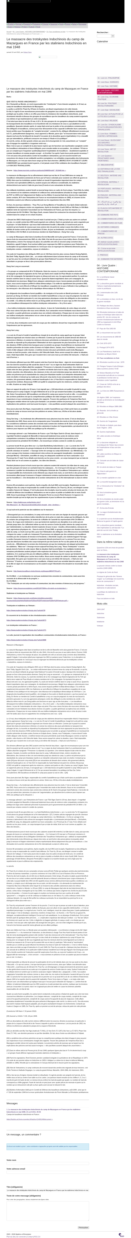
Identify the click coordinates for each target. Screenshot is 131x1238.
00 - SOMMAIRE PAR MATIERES (110, 259)
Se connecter (21, 1237)
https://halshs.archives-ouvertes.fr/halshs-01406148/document (29, 1119)
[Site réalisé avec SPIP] (121, 1235)
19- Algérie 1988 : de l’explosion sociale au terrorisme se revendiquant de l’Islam (110, 400)
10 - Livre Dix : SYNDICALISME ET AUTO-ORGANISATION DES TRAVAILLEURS (110, 127)
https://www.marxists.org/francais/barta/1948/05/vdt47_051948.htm (39, 170)
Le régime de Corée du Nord (107, 572)
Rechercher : (103, 32)
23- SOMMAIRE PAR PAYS (108, 215)
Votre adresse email (16, 1169)
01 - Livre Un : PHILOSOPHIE (108, 78)
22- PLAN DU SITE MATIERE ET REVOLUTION (110, 209)
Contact (30, 1237)
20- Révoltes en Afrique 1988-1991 (109, 406)
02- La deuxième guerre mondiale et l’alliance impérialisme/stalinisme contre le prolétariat (110, 286)
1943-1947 (101, 609)
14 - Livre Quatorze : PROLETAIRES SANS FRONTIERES (106, 158)
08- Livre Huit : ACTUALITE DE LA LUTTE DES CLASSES (110, 115)
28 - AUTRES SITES (105, 238)
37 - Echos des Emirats (105, 508)
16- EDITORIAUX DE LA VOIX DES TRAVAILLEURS (109, 170)
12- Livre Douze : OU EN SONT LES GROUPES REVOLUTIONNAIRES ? (109, 142)
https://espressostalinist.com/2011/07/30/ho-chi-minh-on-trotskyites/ (40, 588)
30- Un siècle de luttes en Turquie (109, 467)
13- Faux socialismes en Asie (55, 31)
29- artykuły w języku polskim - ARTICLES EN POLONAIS (109, 243)
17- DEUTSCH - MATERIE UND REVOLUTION (109, 177)
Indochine (100, 613)
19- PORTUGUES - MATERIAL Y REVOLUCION (110, 190)
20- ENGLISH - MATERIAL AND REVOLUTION (109, 196)
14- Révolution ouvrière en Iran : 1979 (110, 362)
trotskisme (100, 622)
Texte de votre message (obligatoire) (24, 1196)
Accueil (9, 31)
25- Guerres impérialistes (106, 432)
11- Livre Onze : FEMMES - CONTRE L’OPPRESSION (107, 135)
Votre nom (11, 1160)
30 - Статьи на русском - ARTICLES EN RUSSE (107, 250)
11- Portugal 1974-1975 (105, 347)
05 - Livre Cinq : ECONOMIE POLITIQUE (108, 98)
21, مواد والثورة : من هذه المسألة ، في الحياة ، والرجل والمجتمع (109, 203)
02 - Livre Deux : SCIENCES (108, 82)
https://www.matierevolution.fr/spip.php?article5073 (26, 620)
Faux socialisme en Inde (106, 598)
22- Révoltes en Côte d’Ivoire (107, 417)
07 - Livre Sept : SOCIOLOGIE (109, 110)
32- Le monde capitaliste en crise (109, 478)
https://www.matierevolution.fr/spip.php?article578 (26, 610)
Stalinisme (101, 617)
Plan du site (11, 1237)
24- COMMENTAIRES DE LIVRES (110, 219)
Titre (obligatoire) (15, 1187)
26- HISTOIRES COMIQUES (108, 227)
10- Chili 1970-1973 (104, 343)
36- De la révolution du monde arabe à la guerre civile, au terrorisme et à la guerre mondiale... (110, 501)
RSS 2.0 (37, 1237)
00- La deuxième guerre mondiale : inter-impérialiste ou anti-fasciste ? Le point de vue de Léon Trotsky (110, 527)
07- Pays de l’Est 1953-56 (106, 328)
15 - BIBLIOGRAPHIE (106, 165)
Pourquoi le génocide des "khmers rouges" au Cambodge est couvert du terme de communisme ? (110, 579)
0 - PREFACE (103, 255)
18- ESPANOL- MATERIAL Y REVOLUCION (108, 183)
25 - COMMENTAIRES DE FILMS (110, 223)
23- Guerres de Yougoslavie (107, 421)
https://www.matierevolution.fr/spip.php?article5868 (26, 640)
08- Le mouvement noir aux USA (109, 333)
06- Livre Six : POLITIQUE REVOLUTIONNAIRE (107, 105)
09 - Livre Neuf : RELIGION (107, 120)
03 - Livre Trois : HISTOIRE (107, 86)
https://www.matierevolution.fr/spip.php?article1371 (26, 630)
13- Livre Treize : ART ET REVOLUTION (107, 150)
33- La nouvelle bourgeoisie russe (109, 482)
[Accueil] (29, 10)
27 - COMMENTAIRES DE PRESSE (107, 232)
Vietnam (100, 626)
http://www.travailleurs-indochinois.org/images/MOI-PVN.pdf (37, 571)
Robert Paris (27, 52)
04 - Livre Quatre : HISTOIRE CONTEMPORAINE (29, 31)
